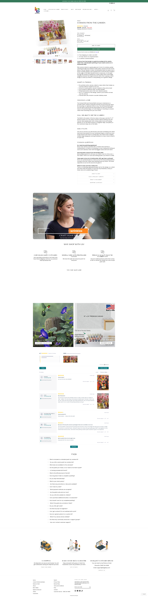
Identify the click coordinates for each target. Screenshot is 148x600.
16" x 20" (86, 41)
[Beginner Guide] (95, 325)
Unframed (87, 35)
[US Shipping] (46, 545)
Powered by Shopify (74, 595)
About (72, 9)
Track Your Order (46, 567)
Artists (96, 9)
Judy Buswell (87, 63)
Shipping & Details (96, 182)
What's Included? (96, 179)
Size (78, 38)
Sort (97, 372)
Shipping (79, 29)
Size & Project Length (96, 176)
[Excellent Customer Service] (102, 545)
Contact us (102, 570)
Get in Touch (74, 567)
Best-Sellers (78, 9)
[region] (70, 359)
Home (45, 9)
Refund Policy (57, 584)
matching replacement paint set (91, 167)
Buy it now (96, 49)
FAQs (55, 587)
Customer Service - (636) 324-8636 (62, 591)
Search (55, 580)
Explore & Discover (87, 9)
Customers (46, 11)
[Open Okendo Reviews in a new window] (104, 364)
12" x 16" (80, 41)
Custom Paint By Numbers (53, 9)
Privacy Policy (57, 582)
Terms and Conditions (59, 585)
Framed (80, 35)
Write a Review (104, 368)
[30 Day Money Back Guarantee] (74, 545)
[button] (82, 26)
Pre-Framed (81, 33)
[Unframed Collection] (53, 325)
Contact (56, 589)
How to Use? (96, 173)
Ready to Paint (64, 9)
